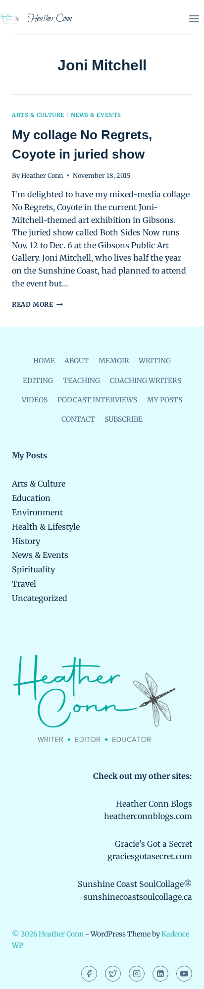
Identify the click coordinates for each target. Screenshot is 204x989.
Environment (37, 512)
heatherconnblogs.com (148, 816)
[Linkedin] (160, 974)
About (76, 360)
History (26, 541)
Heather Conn (42, 175)
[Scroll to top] (179, 974)
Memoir (114, 360)
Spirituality (33, 569)
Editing (38, 380)
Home (44, 360)
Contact (78, 419)
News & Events (96, 114)
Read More (37, 304)
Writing (155, 360)
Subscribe (123, 419)
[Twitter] (113, 974)
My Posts (164, 399)
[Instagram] (137, 974)
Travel (24, 584)
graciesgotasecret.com (149, 856)
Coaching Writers (145, 380)
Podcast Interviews (97, 399)
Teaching (81, 380)
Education (31, 498)
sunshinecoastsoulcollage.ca (138, 897)
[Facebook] (89, 974)
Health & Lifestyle (46, 527)
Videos (35, 399)
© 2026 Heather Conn (48, 934)
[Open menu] (194, 18)
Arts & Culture (38, 114)
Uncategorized (39, 598)
